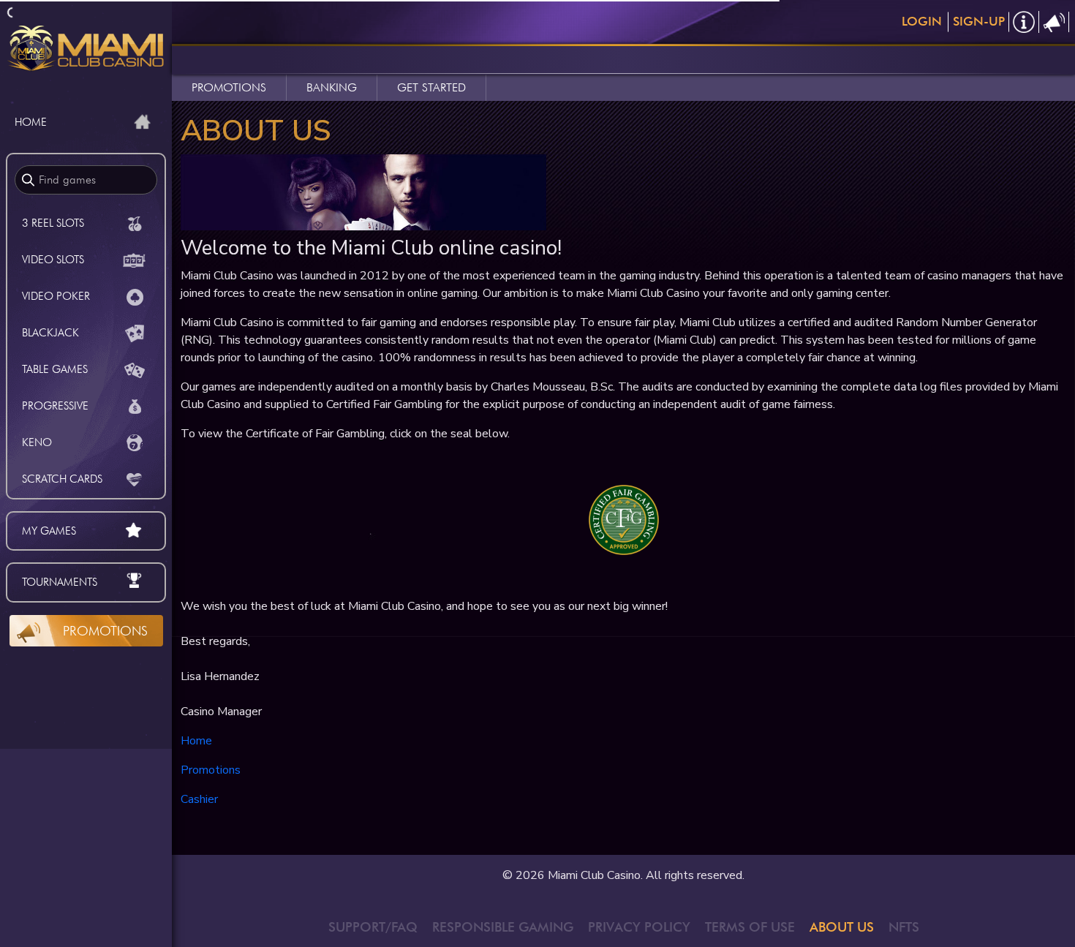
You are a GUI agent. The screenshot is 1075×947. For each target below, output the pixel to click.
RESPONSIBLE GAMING (502, 927)
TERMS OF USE (750, 927)
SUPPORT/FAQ (373, 927)
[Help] (1024, 22)
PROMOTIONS (229, 87)
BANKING (331, 87)
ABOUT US (842, 927)
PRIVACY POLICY (639, 927)
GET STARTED (431, 87)
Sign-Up (979, 21)
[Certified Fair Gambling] (623, 519)
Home (196, 741)
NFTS (904, 927)
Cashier (199, 799)
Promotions (105, 630)
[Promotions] (1054, 22)
